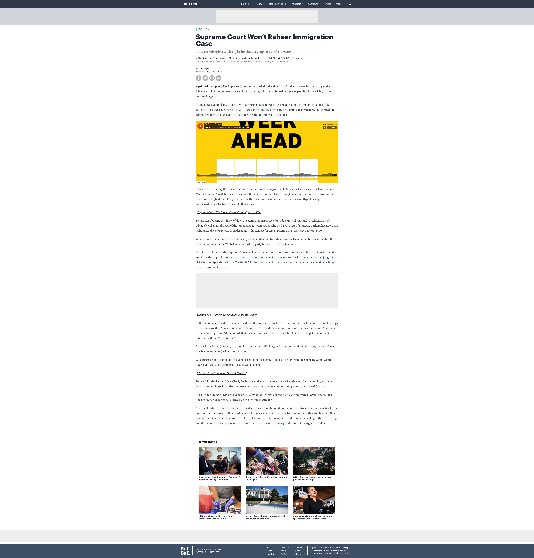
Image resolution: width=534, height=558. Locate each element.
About (269, 547)
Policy (203, 29)
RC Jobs (297, 551)
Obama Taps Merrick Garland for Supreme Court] (227, 315)
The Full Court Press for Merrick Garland (221, 373)
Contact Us (285, 547)
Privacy (283, 551)
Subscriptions (299, 554)
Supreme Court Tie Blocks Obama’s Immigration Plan (229, 212)
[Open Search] (350, 4)
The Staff (284, 554)
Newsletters (271, 554)
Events (269, 551)
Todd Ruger (203, 69)
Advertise (298, 547)
